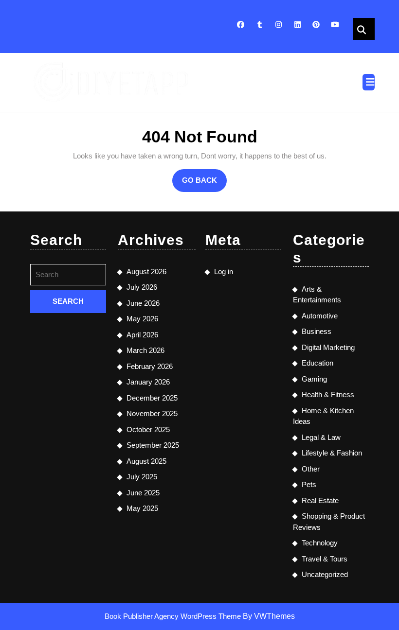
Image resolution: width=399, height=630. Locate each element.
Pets (309, 484)
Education (317, 363)
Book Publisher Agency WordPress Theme (174, 616)
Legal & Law (321, 437)
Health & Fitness (328, 394)
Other (311, 469)
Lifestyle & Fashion (332, 453)
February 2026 (150, 366)
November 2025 (152, 413)
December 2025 (152, 398)
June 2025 (143, 493)
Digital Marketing (328, 347)
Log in (223, 271)
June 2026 (143, 303)
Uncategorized (325, 574)
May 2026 (142, 319)
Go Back (204, 183)
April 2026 (142, 335)
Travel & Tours (324, 559)
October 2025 (148, 429)
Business (316, 331)
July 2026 (142, 287)
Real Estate (320, 500)
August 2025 (146, 461)
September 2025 (153, 445)
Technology (320, 543)
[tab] (369, 82)
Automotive (320, 316)
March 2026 (145, 350)
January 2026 (148, 382)
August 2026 (146, 271)
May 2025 (142, 508)
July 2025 (142, 476)
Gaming (314, 379)
